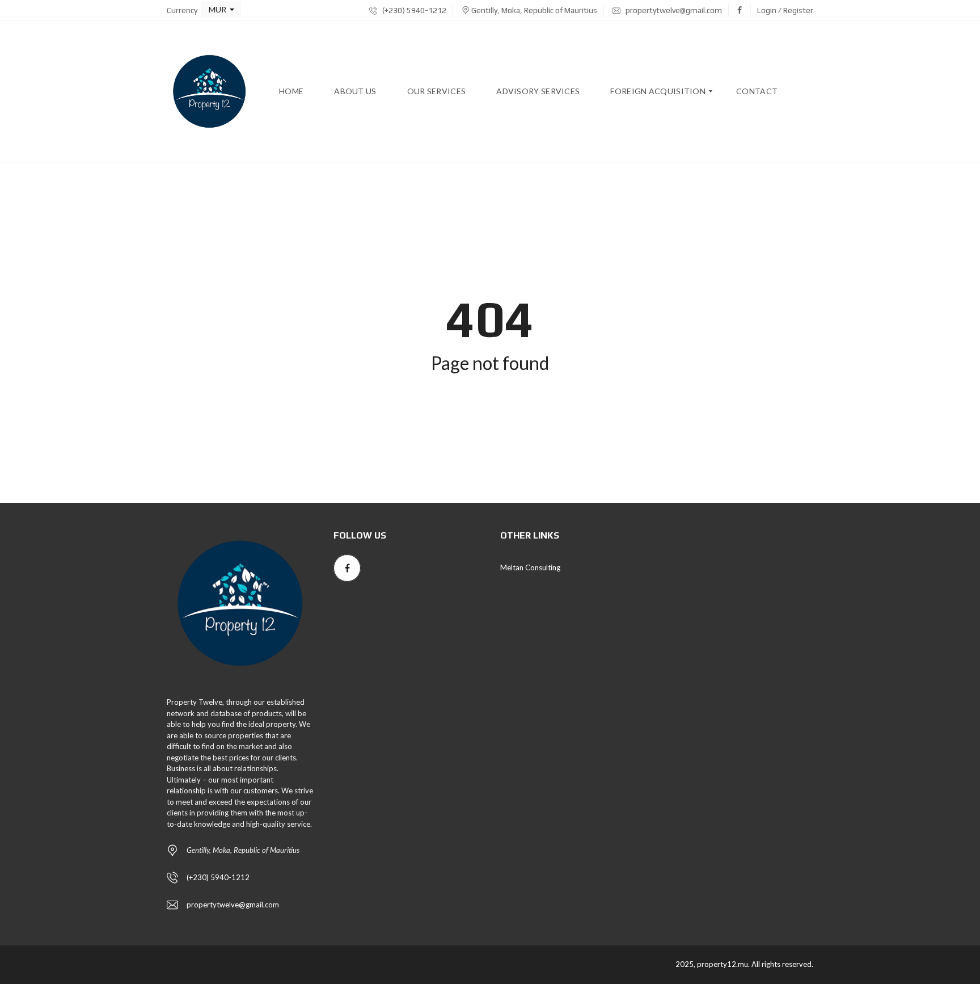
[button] (221, 10)
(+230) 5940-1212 (413, 10)
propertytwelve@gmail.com (673, 10)
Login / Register (785, 10)
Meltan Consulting (530, 567)
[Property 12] (209, 91)
